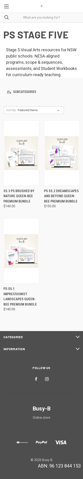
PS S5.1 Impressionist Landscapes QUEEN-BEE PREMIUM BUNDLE (20, 296)
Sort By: (11, 110)
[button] (41, 92)
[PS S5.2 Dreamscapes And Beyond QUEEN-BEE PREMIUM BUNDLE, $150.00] (62, 153)
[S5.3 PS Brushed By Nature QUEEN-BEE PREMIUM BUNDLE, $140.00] (21, 153)
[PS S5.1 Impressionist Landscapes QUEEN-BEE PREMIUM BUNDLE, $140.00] (21, 251)
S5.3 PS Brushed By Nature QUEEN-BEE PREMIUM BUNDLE (18, 196)
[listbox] (39, 110)
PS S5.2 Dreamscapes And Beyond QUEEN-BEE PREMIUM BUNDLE (61, 196)
